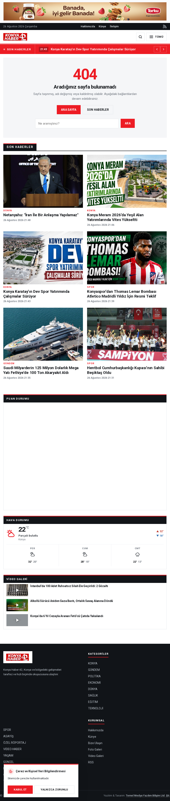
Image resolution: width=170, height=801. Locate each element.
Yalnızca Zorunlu (54, 789)
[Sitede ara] (140, 37)
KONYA (92, 663)
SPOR (7, 729)
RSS (91, 762)
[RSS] (164, 26)
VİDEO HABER (12, 749)
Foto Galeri (95, 749)
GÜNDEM (94, 669)
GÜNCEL (8, 762)
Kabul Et (20, 789)
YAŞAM (8, 755)
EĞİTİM (93, 702)
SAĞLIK (93, 695)
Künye (102, 26)
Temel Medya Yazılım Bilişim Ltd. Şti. (148, 795)
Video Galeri (17, 579)
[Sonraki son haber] (163, 49)
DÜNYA (92, 689)
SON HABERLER (19, 49)
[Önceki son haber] (157, 49)
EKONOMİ (94, 682)
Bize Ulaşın (95, 743)
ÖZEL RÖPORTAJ (14, 742)
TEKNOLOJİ (95, 708)
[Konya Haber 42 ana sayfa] (15, 37)
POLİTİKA (94, 676)
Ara (128, 123)
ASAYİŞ (8, 736)
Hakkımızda (88, 26)
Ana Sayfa (68, 109)
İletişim (114, 26)
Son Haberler (98, 109)
